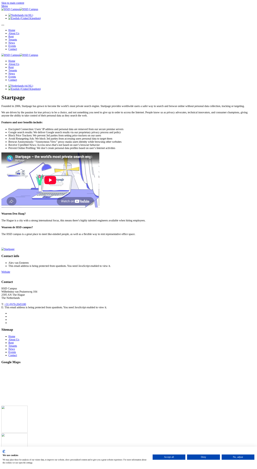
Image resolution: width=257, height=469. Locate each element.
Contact (12, 49)
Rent (11, 36)
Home (11, 30)
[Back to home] (19, 9)
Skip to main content (12, 2)
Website (5, 271)
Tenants (12, 39)
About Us (13, 33)
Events (12, 45)
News (11, 42)
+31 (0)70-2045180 (15, 304)
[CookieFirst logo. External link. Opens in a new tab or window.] (4, 451)
